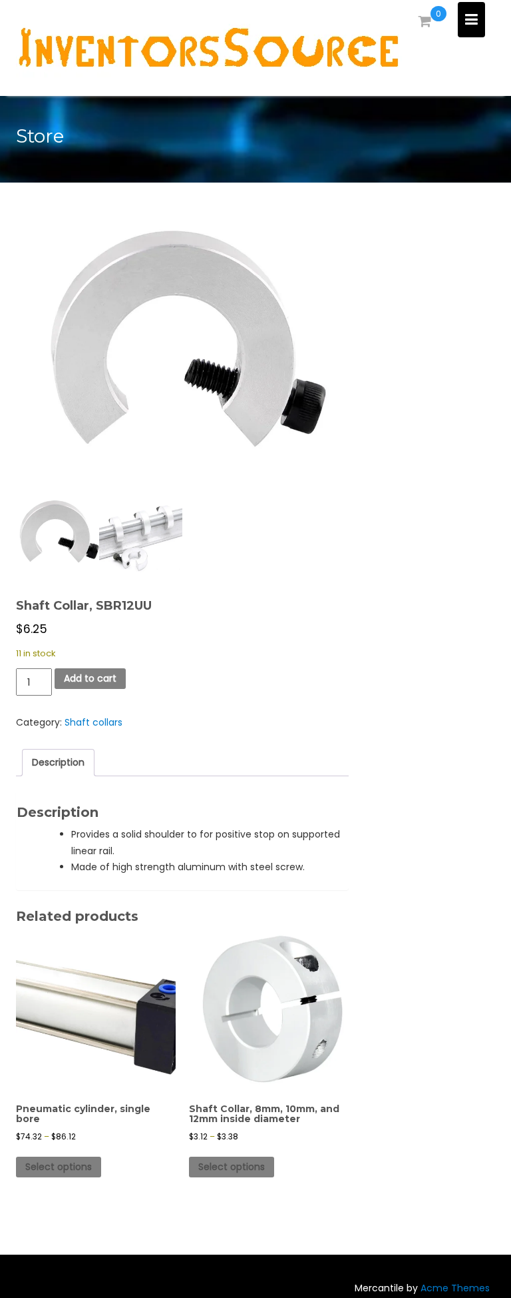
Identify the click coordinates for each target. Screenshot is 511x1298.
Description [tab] (58, 762)
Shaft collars (93, 722)
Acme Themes (455, 1288)
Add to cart (90, 678)
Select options (58, 1166)
